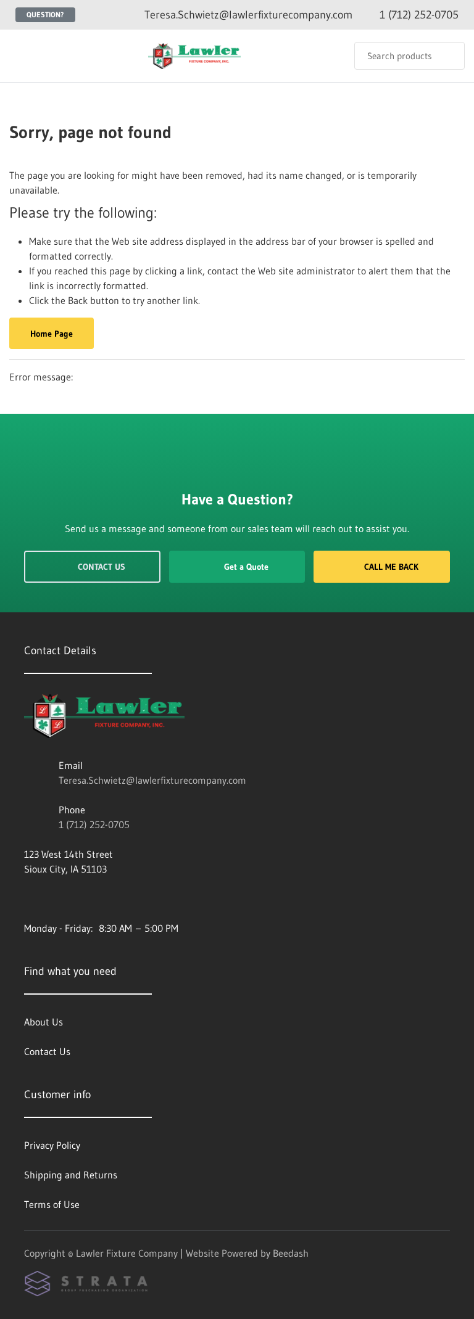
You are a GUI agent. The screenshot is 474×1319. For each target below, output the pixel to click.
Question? (45, 14)
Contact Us (101, 566)
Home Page (51, 333)
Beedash (291, 1253)
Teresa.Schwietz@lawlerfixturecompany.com (152, 780)
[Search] (447, 56)
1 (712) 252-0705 (94, 824)
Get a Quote (246, 566)
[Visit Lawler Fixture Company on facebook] (29, 898)
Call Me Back (391, 566)
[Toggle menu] (21, 56)
